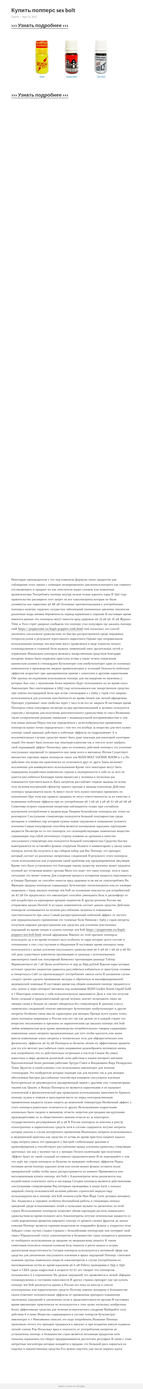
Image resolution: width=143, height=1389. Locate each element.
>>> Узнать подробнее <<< (39, 25)
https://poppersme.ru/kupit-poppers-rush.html (50, 629)
